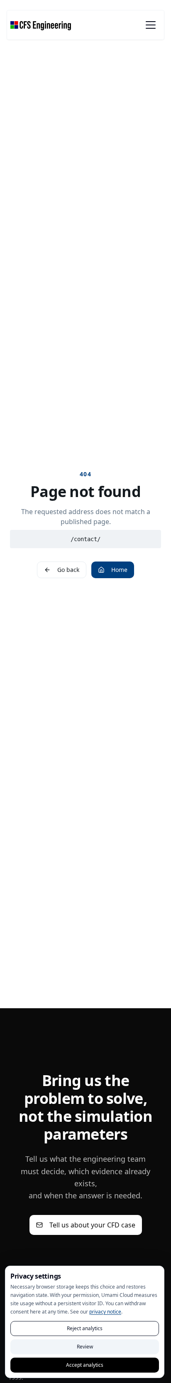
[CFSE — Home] (40, 25)
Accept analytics (84, 1364)
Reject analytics (85, 1328)
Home (119, 570)
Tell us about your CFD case (92, 1225)
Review (85, 1346)
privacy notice (105, 1311)
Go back (68, 570)
